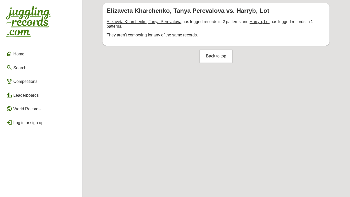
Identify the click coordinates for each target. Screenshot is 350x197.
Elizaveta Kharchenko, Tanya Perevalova (144, 21)
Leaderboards (22, 95)
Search (16, 67)
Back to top (216, 56)
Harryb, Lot (260, 21)
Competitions (21, 81)
